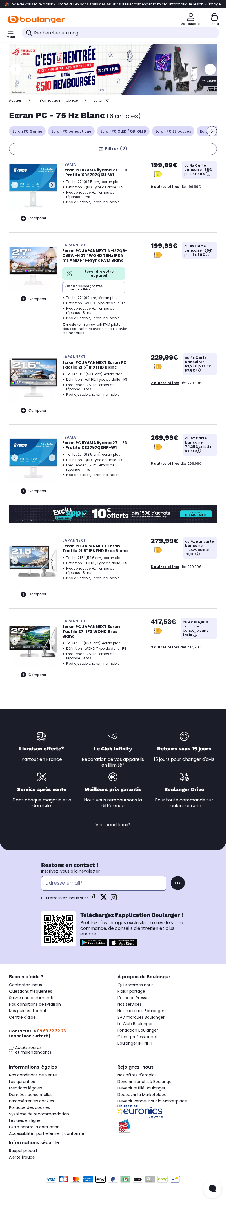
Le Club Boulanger (135, 1024)
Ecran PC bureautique (71, 131)
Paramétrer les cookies (31, 1101)
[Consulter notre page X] (103, 899)
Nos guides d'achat (27, 1011)
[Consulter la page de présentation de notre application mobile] (93, 942)
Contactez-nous (25, 985)
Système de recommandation (39, 1114)
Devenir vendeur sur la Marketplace (152, 1101)
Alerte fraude (22, 1157)
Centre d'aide (22, 1017)
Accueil (15, 100)
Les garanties (22, 1081)
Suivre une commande (31, 998)
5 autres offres (165, 463)
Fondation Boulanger (137, 1030)
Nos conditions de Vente (33, 1075)
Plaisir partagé (131, 991)
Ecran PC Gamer (27, 131)
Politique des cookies (29, 1107)
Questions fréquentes (30, 991)
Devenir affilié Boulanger (141, 1088)
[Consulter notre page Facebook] (93, 899)
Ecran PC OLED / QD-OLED (123, 131)
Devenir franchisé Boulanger (145, 1081)
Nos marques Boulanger (140, 1011)
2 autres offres (165, 382)
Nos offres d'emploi (136, 1075)
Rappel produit (23, 1150)
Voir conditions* (112, 825)
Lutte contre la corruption (34, 1127)
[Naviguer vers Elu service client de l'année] (167, 1126)
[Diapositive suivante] (212, 131)
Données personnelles (30, 1094)
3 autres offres (165, 647)
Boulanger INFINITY (135, 1043)
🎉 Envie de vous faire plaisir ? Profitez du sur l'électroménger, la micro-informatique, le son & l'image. (113, 4)
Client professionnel (137, 1037)
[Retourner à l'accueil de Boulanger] (36, 19)
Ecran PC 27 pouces (173, 131)
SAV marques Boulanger (141, 1017)
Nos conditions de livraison (35, 1004)
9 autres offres (165, 186)
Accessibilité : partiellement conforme (46, 1133)
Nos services (129, 1004)
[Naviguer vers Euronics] (167, 1111)
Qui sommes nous (135, 985)
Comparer (37, 218)
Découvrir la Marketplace (141, 1094)
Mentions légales (25, 1088)
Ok (178, 883)
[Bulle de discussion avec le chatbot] (212, 1188)
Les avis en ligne (25, 1120)
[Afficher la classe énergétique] (158, 174)
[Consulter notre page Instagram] (113, 899)
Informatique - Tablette (58, 100)
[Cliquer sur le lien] (115, 69)
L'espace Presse (132, 998)
